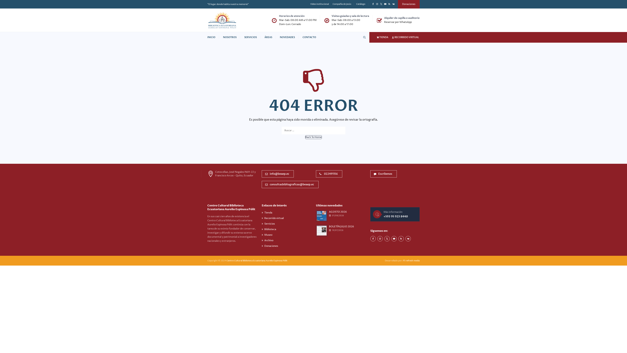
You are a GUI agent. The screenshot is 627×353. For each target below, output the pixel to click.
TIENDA (383, 37)
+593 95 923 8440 (396, 216)
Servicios (250, 37)
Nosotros (230, 37)
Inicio (211, 37)
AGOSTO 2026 (338, 212)
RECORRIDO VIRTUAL (406, 37)
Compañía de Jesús (342, 4)
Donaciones (408, 4)
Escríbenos (385, 174)
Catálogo (360, 4)
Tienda (268, 212)
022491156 (331, 174)
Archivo (268, 240)
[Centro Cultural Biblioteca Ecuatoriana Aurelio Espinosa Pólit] (222, 20)
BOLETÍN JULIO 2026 (341, 226)
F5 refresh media (411, 260)
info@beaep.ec (279, 174)
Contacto (309, 37)
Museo (268, 235)
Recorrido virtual (274, 218)
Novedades (287, 37)
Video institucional (319, 4)
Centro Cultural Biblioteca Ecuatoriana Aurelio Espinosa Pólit (257, 260)
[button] (313, 137)
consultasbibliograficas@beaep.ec (292, 184)
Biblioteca (270, 229)
